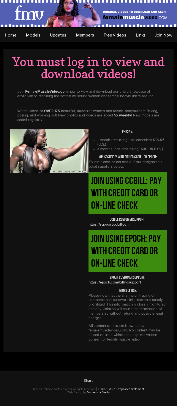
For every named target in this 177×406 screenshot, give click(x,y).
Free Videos (115, 35)
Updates (58, 35)
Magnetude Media (98, 392)
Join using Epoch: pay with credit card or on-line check (126, 251)
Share (88, 380)
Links (140, 35)
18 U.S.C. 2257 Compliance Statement (121, 389)
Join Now (163, 35)
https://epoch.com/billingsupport (114, 282)
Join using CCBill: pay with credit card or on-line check (126, 193)
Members (85, 35)
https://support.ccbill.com (109, 224)
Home (10, 35)
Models (33, 35)
